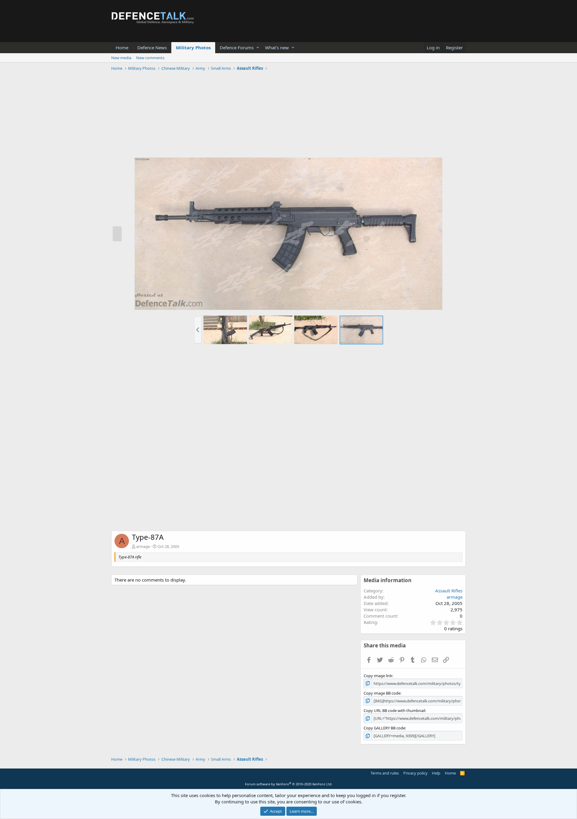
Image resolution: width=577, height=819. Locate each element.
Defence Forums (237, 47)
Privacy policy (415, 773)
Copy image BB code (382, 693)
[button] (258, 47)
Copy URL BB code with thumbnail (394, 710)
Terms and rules (385, 773)
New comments (150, 57)
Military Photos (193, 47)
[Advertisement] (288, 115)
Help (436, 773)
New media (121, 57)
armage (143, 546)
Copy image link (378, 675)
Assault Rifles (449, 591)
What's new (277, 47)
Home (122, 47)
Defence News (152, 47)
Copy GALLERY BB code (384, 728)
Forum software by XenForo (288, 784)
